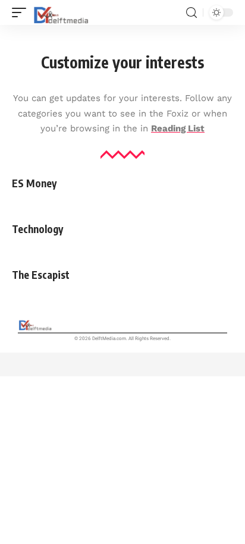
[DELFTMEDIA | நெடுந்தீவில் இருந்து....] (62, 12)
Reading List (178, 128)
